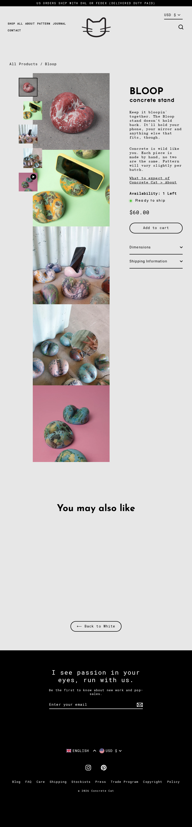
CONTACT (14, 30)
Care (41, 782)
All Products (23, 64)
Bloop (51, 64)
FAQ (28, 782)
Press (100, 782)
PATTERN (44, 23)
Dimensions (140, 247)
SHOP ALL (15, 23)
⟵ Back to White (96, 626)
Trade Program (125, 782)
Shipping (58, 782)
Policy (173, 782)
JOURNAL (59, 23)
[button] (81, 750)
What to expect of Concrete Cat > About (153, 180)
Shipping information (148, 261)
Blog (16, 782)
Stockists (81, 782)
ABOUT (30, 23)
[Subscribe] (139, 705)
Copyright (152, 782)
